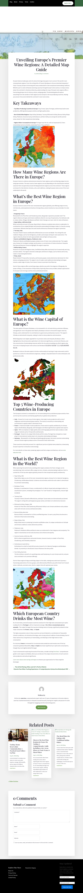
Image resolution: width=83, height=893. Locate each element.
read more (12, 768)
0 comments (46, 73)
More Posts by (41, 707)
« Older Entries (13, 781)
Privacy (21, 2)
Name (61, 874)
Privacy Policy (12, 873)
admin (37, 73)
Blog (11, 2)
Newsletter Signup (30, 868)
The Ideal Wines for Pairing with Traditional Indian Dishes (63, 739)
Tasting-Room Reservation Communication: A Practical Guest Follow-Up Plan (18, 749)
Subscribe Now (67, 887)
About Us (10, 871)
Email (61, 880)
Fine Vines (56, 651)
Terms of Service (12, 875)
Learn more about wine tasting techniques (25, 659)
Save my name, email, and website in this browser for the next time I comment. (34, 842)
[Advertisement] (41, 18)
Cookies (32, 2)
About (15, 2)
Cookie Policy (12, 877)
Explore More (67, 3)
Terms (26, 2)
